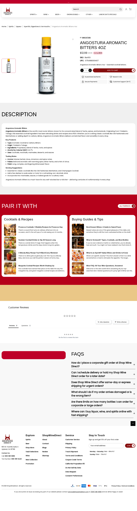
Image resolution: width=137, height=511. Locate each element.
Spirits (28, 439)
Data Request (70, 472)
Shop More (30, 447)
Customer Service (72, 439)
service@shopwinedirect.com (78, 492)
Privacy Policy (70, 447)
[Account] (126, 9)
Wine (28, 455)
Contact (45, 443)
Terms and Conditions (74, 455)
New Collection (32, 460)
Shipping (68, 443)
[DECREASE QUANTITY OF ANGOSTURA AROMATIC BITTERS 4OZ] (82, 70)
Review (45, 451)
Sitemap (45, 455)
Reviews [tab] (12, 325)
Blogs (44, 447)
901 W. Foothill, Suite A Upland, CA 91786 (10, 448)
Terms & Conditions (128, 486)
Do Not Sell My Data (73, 468)
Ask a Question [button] (104, 322)
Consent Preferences (73, 476)
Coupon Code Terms (73, 460)
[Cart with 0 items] (131, 9)
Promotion (30, 464)
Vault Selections (32, 451)
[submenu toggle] (38, 14)
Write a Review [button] (122, 322)
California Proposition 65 (75, 464)
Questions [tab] (24, 325)
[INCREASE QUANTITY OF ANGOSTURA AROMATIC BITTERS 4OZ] (90, 70)
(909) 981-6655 (96, 492)
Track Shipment (71, 451)
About (44, 439)
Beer (27, 443)
